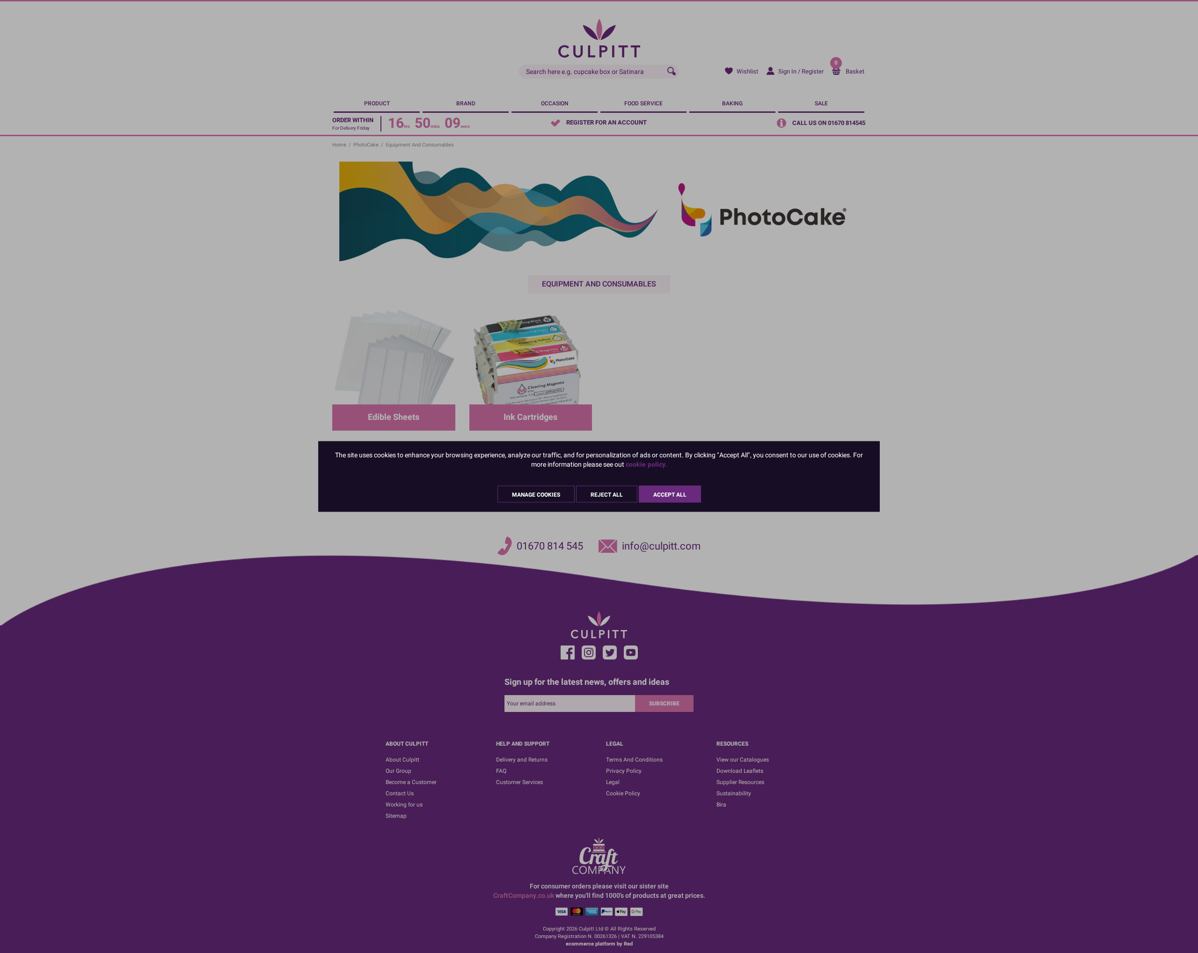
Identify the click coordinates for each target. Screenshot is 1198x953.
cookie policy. (646, 464)
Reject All (607, 495)
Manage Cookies (536, 495)
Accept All (670, 495)
